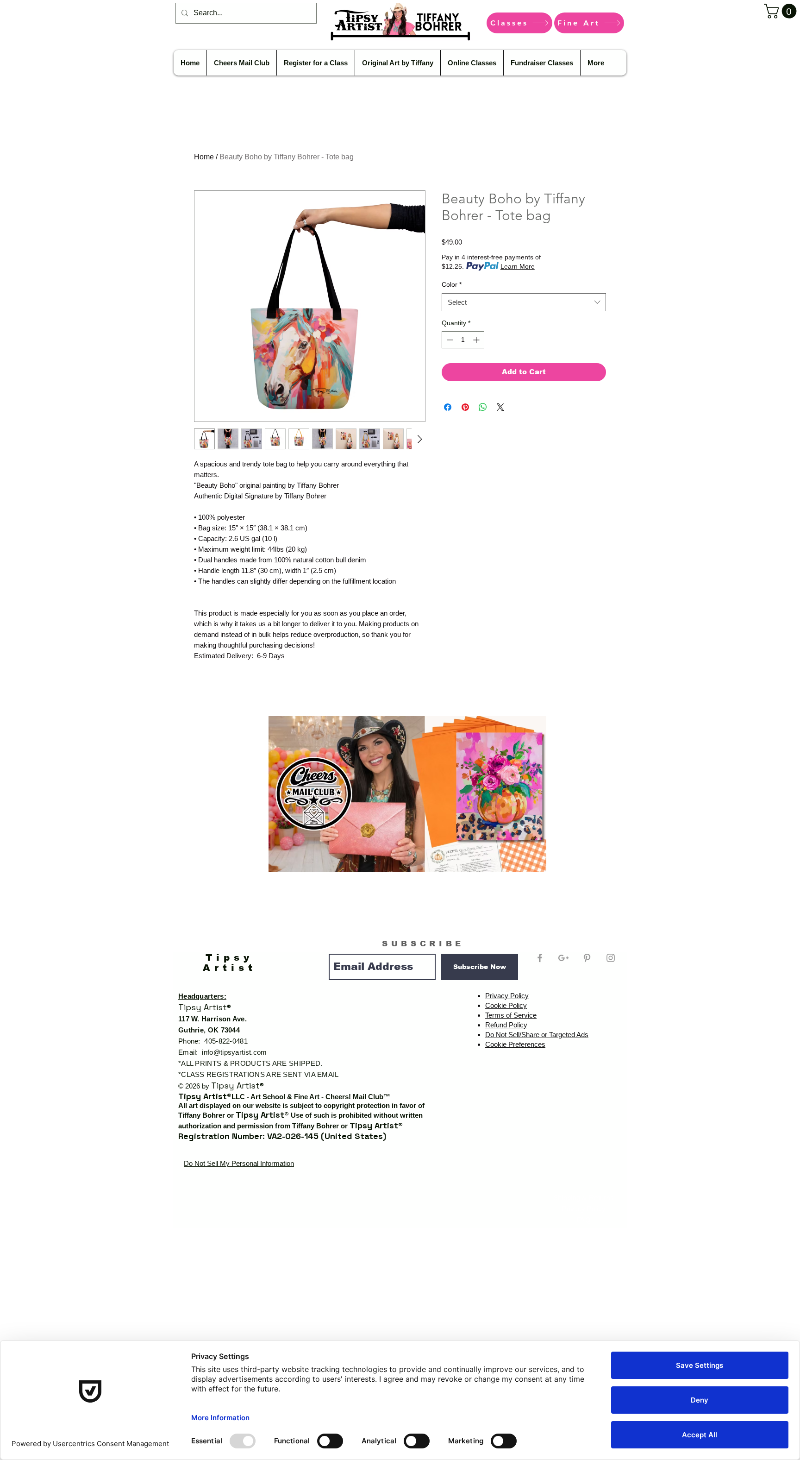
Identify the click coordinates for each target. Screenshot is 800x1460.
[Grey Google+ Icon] (563, 957)
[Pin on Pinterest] (465, 407)
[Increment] (477, 340)
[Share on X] (500, 407)
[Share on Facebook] (447, 407)
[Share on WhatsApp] (482, 407)
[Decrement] (449, 340)
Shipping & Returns (583, 1198)
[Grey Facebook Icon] (539, 957)
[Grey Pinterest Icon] (587, 957)
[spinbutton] (463, 340)
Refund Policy (506, 1025)
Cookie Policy (506, 1005)
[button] (782, 11)
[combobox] (524, 302)
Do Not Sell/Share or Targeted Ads (536, 1034)
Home (204, 157)
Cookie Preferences (515, 1044)
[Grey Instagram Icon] (610, 957)
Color (452, 284)
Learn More (517, 266)
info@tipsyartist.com (234, 1052)
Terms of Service (511, 1015)
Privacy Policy (507, 996)
